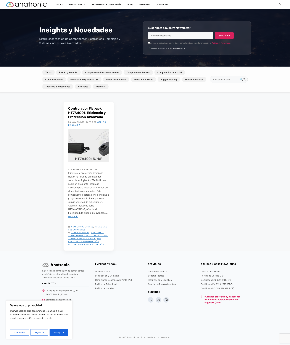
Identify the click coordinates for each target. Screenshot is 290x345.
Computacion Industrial (169, 72)
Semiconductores (194, 79)
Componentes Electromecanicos (102, 72)
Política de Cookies (104, 288)
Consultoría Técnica (157, 271)
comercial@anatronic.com (58, 299)
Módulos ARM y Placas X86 (84, 79)
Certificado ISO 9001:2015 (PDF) (217, 280)
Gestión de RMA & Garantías (162, 284)
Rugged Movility (169, 79)
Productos (75, 4)
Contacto (162, 4)
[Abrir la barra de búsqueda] (280, 4)
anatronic (97, 232)
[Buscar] (242, 79)
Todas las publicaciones (57, 86)
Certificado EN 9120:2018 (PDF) (217, 284)
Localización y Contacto (107, 275)
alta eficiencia (80, 232)
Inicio (59, 4)
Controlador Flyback (81, 238)
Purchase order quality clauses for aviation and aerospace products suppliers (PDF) (222, 299)
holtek (72, 244)
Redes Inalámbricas (116, 79)
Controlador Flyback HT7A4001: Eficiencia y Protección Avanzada (87, 112)
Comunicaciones (54, 79)
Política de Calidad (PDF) (213, 275)
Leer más (73, 216)
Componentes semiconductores (88, 235)
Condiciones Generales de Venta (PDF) (114, 280)
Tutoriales (83, 86)
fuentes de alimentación (83, 241)
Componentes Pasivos (138, 72)
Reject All (39, 332)
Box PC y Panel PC (68, 72)
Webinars (101, 86)
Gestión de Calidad (210, 271)
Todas (48, 72)
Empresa (144, 4)
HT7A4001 (83, 244)
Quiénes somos (102, 271)
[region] (39, 319)
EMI (99, 238)
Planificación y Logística (160, 280)
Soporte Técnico (156, 275)
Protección (97, 244)
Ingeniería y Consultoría (106, 4)
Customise (19, 332)
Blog (130, 4)
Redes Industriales (143, 79)
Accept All (59, 332)
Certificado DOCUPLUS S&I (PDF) (217, 288)
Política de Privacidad (221, 43)
